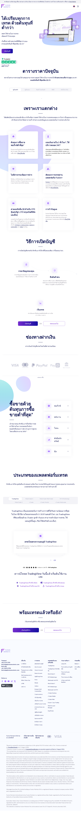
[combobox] (73, 6)
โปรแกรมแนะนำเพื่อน (66, 677)
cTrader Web (51, 699)
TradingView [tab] (15, 498)
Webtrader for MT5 (53, 689)
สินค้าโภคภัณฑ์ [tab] (40, 89)
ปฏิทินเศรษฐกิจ (38, 712)
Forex (36, 679)
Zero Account (38, 667)
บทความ (23, 686)
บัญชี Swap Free (39, 676)
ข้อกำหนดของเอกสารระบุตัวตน (26, 676)
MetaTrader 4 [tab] (29, 498)
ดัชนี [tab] (53, 89)
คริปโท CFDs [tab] (64, 89)
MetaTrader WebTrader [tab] (46, 498)
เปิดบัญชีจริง (25, 630)
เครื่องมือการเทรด (39, 715)
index (21, 227)
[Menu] (78, 6)
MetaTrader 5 (51, 683)
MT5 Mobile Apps (52, 686)
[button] (58, 406)
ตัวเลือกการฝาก (38, 721)
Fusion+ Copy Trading (53, 702)
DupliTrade (51, 711)
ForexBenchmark (12, 747)
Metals (36, 682)
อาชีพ (22, 683)
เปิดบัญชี (7, 51)
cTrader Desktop (52, 693)
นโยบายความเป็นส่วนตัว (29, 736)
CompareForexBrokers (32, 749)
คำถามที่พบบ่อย (77, 667)
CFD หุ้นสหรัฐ (38, 697)
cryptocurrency (24, 225)
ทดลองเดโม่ (54, 324)
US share (17, 225)
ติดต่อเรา (77, 663)
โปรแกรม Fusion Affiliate (65, 673)
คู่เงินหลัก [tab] (15, 89)
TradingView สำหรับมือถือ (53, 669)
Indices (36, 686)
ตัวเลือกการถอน (38, 725)
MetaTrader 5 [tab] (19, 502)
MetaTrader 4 (51, 674)
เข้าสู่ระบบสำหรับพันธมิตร (65, 681)
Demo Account (38, 673)
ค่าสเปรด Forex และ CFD (40, 708)
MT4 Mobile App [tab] (64, 498)
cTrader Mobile (52, 696)
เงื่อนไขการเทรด (39, 700)
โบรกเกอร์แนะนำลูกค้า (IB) (67, 667)
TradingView (51, 665)
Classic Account (39, 670)
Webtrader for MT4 (53, 680)
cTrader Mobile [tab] (44, 502)
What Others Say (25, 680)
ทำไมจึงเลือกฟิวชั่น (26, 667)
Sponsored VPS (39, 718)
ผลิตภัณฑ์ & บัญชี (39, 663)
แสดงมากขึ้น (40, 377)
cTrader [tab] (31, 502)
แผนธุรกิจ (63, 663)
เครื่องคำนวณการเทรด (40, 704)
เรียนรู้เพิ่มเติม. (55, 187)
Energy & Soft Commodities (38, 690)
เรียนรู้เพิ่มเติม (72, 1)
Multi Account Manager (51, 706)
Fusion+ (48, 182)
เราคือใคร (23, 663)
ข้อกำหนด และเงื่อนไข (39, 736)
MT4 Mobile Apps (52, 677)
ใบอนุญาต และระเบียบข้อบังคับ (27, 671)
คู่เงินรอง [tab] (27, 89)
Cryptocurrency (39, 694)
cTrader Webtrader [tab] (60, 502)
